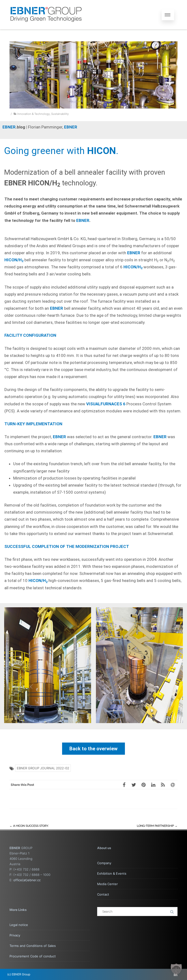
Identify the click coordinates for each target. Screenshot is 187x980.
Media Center (107, 884)
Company (104, 863)
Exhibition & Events (111, 873)
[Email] (173, 784)
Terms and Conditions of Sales (32, 946)
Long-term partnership (157, 825)
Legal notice (18, 925)
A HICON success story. (29, 825)
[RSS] (163, 784)
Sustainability (60, 114)
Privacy (14, 935)
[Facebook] (124, 784)
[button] (176, 969)
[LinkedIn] (153, 784)
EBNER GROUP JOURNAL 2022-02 (43, 768)
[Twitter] (134, 784)
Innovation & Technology (33, 114)
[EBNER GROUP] (46, 27)
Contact (103, 894)
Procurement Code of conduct (32, 956)
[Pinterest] (143, 784)
